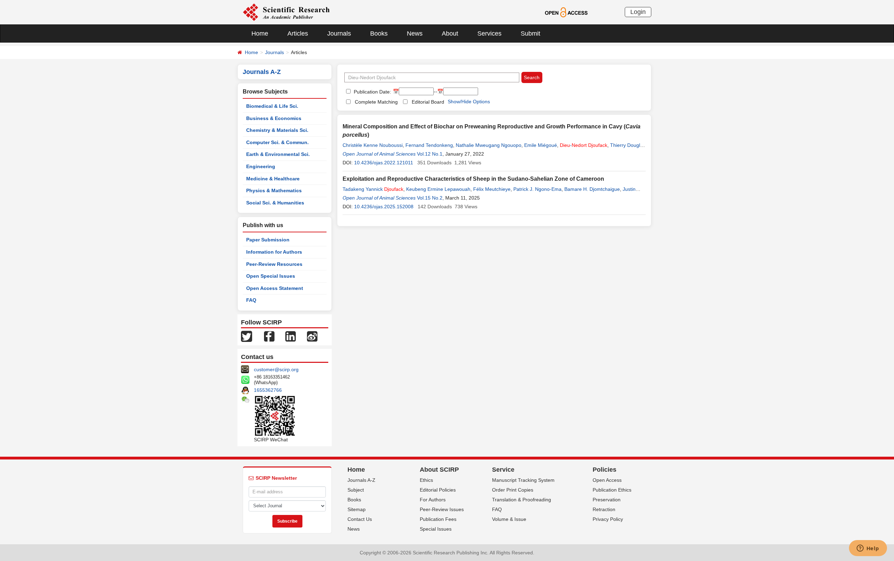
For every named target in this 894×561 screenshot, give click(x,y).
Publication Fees (438, 519)
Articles (297, 33)
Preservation (607, 499)
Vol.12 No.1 (429, 154)
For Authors (433, 499)
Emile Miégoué (540, 145)
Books (379, 33)
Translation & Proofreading (521, 499)
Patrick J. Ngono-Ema (537, 189)
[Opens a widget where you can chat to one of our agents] (868, 549)
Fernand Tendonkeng (429, 145)
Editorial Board (428, 102)
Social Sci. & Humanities (275, 202)
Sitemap (356, 509)
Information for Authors (274, 252)
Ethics (426, 480)
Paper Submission (268, 239)
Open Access (607, 480)
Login (638, 11)
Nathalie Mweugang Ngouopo (488, 145)
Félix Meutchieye (492, 189)
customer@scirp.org (276, 369)
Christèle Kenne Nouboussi (373, 145)
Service (503, 469)
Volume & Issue (509, 519)
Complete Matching (376, 102)
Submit (530, 33)
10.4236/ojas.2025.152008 (383, 206)
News (415, 33)
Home (259, 33)
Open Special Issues (270, 276)
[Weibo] (312, 336)
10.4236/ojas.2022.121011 (383, 162)
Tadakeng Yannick (373, 189)
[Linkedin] (290, 336)
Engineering (260, 166)
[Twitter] (246, 336)
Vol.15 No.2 (429, 198)
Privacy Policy (608, 519)
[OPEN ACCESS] (566, 12)
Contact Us (359, 519)
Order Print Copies (512, 490)
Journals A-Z (361, 480)
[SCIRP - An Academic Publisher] (286, 12)
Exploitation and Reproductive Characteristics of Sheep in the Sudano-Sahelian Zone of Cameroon (473, 179)
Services (489, 33)
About (450, 33)
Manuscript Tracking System (523, 480)
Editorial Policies (438, 490)
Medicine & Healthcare (273, 178)
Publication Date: (371, 92)
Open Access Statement (274, 288)
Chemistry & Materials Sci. (277, 130)
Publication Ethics (612, 490)
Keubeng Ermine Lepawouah (438, 189)
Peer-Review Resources (274, 264)
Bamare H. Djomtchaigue (592, 189)
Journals (339, 33)
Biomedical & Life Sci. (272, 106)
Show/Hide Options (469, 101)
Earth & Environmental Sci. (278, 154)
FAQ (251, 300)
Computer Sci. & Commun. (277, 142)
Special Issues (436, 529)
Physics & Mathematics (274, 190)
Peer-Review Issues (442, 509)
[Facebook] (269, 336)
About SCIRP (439, 469)
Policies (604, 469)
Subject (355, 490)
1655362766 (268, 390)
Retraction (604, 509)
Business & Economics (273, 118)
